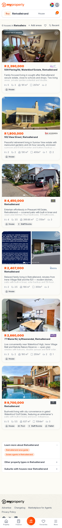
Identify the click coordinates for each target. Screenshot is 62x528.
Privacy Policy (9, 512)
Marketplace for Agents (40, 507)
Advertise (6, 507)
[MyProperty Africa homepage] (31, 502)
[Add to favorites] (56, 33)
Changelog (19, 507)
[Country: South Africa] (54, 5)
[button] (31, 78)
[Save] (45, 25)
